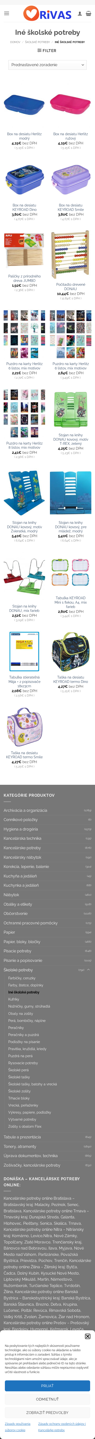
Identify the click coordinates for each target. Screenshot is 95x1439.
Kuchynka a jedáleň (21, 885)
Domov (15, 42)
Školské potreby (37, 42)
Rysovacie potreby (23, 1063)
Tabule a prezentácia (22, 1137)
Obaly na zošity (20, 1013)
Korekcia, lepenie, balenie (26, 866)
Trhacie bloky (19, 1098)
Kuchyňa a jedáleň (20, 876)
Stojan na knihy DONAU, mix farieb (24, 608)
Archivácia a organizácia (25, 810)
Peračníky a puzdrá (23, 1035)
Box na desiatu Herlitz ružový (70, 136)
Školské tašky (19, 1077)
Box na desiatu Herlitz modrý (24, 136)
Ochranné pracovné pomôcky (31, 923)
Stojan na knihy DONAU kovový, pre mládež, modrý (70, 527)
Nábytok (11, 895)
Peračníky (16, 1028)
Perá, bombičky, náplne (27, 1021)
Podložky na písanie (24, 1042)
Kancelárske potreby (22, 848)
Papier (9, 932)
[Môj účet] (79, 13)
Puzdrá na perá (20, 1056)
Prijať (47, 1386)
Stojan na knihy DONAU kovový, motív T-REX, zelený (70, 439)
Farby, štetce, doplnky (25, 985)
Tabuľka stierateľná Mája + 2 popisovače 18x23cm (24, 681)
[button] (87, 1336)
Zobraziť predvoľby (47, 1413)
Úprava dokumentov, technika (31, 1155)
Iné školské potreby (23, 992)
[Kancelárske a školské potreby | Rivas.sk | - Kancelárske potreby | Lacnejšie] (47, 13)
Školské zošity (19, 1091)
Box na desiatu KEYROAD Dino (24, 207)
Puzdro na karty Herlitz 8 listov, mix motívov (24, 445)
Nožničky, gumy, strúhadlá (29, 1006)
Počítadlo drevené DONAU (70, 287)
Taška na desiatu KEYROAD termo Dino (70, 679)
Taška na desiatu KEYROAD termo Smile (24, 755)
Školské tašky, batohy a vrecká (32, 1084)
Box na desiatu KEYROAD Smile (71, 207)
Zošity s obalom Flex (24, 1126)
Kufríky (13, 999)
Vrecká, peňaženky (23, 1105)
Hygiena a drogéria (21, 829)
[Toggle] (88, 970)
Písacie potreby (17, 951)
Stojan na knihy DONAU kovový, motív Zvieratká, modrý (24, 527)
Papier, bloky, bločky (22, 941)
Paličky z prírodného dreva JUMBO (24, 278)
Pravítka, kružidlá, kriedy (27, 1049)
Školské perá (18, 1070)
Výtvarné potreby (22, 1119)
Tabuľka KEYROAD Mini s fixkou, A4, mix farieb (71, 602)
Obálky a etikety (18, 904)
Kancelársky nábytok (22, 857)
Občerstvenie (16, 913)
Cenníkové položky (21, 819)
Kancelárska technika (22, 838)
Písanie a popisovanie (23, 960)
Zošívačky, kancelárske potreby (32, 1165)
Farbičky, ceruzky (22, 978)
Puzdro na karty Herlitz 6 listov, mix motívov (24, 366)
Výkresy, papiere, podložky (29, 1112)
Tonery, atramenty (20, 1146)
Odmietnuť (47, 1399)
